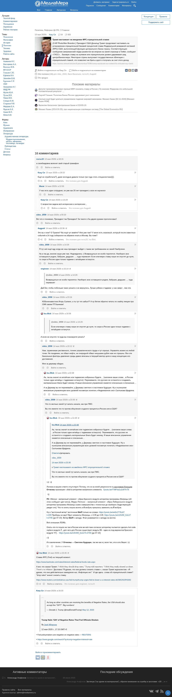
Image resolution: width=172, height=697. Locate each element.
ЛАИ (5, 84)
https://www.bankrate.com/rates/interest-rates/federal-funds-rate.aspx (65, 562)
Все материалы (25, 690)
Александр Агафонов (16, 678)
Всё (38, 10)
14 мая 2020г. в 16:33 (53, 591)
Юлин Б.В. (7, 115)
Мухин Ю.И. (8, 92)
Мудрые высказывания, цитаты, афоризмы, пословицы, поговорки (15, 141)
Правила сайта (8, 690)
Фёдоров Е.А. (9, 106)
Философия (8, 40)
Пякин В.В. (7, 98)
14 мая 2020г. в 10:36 (55, 228)
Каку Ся (52, 34)
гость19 (85, 74)
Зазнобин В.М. (9, 78)
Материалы (126, 6)
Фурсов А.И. (8, 109)
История (6, 43)
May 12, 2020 (88, 610)
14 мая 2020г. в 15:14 (59, 269)
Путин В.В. (7, 95)
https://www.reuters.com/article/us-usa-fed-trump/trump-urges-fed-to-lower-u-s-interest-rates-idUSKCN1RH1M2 (83, 580)
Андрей (93, 74)
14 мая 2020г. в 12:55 (54, 186)
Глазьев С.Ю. (8, 73)
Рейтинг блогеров (10, 30)
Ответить (56, 453)
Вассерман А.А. (9, 64)
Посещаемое (8, 24)
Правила (163, 16)
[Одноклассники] (129, 70)
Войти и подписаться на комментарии (89, 70)
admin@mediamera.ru (26, 692)
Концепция (148, 16)
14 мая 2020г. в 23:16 (62, 297)
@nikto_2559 (52, 275)
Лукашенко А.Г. (9, 87)
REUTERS (86, 635)
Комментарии (113, 6)
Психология (8, 37)
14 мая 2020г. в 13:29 (58, 200)
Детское (6, 152)
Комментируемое (10, 21)
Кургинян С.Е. (9, 81)
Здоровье (7, 51)
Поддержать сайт (156, 22)
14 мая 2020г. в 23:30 (65, 400)
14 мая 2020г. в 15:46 (57, 553)
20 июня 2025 (69, 678)
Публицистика (10, 146)
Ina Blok (92, 239)
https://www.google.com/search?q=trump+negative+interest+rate (64, 639)
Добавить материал (102, 2)
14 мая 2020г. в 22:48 (64, 373)
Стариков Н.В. (9, 104)
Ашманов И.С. (9, 61)
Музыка (6, 125)
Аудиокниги (8, 128)
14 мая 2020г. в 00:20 (56, 215)
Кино (5, 122)
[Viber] (136, 70)
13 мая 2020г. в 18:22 (55, 173)
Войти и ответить (52, 167)
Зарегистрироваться (120, 2)
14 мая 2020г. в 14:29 (59, 245)
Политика (7, 46)
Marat (41, 186)
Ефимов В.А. (8, 76)
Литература (8, 134)
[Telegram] (133, 70)
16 (62, 34)
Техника (6, 48)
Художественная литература (16, 136)
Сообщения (101, 6)
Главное (48, 10)
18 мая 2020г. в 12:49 (67, 418)
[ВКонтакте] (126, 70)
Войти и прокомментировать (48, 652)
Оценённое (7, 27)
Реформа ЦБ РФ (51, 30)
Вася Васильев (74, 74)
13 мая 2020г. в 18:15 (54, 159)
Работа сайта (8, 54)
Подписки (90, 6)
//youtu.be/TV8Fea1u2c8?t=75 (116, 489)
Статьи (7, 149)
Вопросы (74, 10)
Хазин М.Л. (7, 112)
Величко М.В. (9, 67)
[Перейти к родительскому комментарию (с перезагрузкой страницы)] (135, 172)
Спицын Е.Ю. (8, 101)
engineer (45, 269)
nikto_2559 (62, 74)
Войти (133, 2)
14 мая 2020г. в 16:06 (61, 314)
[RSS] (162, 691)
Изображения (8, 131)
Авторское (61, 10)
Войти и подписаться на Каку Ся (52, 70)
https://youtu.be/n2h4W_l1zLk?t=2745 (74, 533)
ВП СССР (7, 70)
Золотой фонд (9, 18)
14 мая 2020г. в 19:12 (62, 346)
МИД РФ (6, 90)
